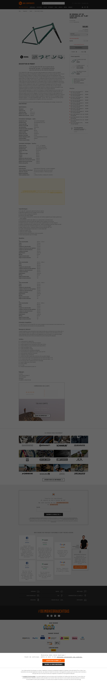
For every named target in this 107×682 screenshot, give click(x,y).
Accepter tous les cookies (52, 660)
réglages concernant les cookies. (69, 657)
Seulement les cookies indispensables (53, 664)
